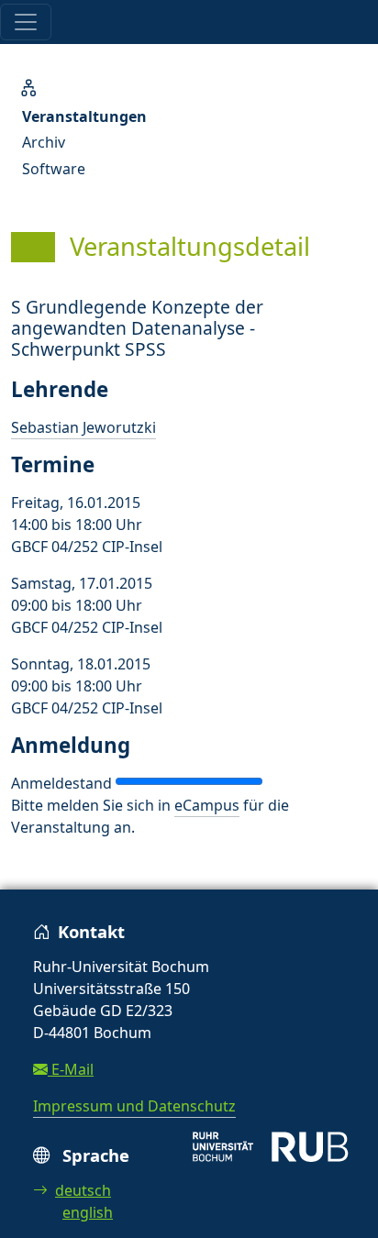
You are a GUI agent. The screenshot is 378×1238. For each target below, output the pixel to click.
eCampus (206, 805)
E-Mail (71, 1069)
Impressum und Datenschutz (134, 1106)
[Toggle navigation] (25, 22)
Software (53, 169)
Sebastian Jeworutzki (83, 427)
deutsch (83, 1190)
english (87, 1212)
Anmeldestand (61, 783)
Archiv (43, 142)
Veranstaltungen (84, 116)
